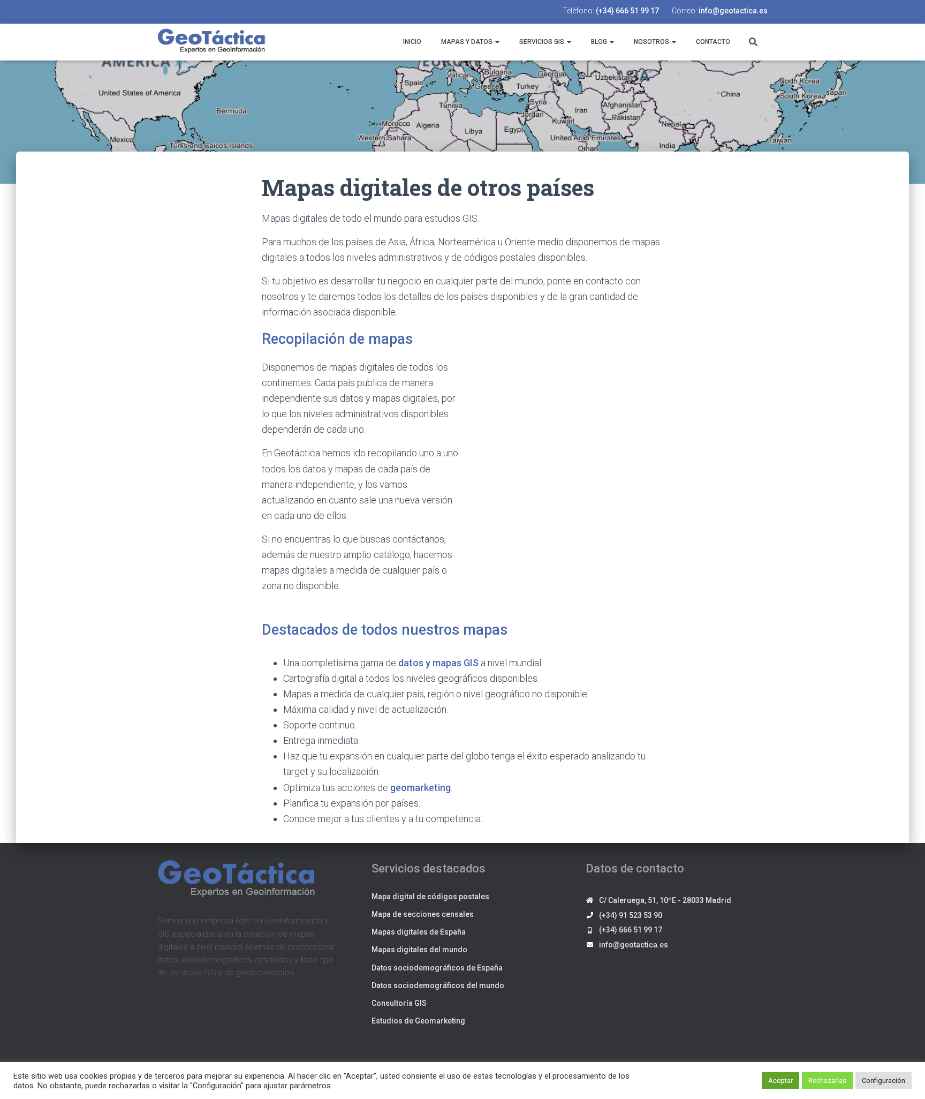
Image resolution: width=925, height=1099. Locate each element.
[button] (496, 42)
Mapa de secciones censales (422, 914)
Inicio (411, 42)
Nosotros (651, 42)
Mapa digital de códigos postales (430, 896)
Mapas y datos (466, 42)
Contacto (712, 42)
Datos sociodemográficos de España (437, 967)
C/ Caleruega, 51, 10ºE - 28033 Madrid (665, 900)
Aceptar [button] (780, 1081)
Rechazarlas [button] (827, 1081)
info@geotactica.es (733, 10)
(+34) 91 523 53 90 (630, 915)
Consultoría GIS (399, 1003)
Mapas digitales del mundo (419, 949)
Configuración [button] (883, 1081)
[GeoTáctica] (212, 41)
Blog (599, 42)
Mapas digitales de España (418, 932)
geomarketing (420, 787)
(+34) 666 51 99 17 (627, 10)
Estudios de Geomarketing (418, 1021)
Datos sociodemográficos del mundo (437, 985)
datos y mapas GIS (438, 662)
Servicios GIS (542, 42)
